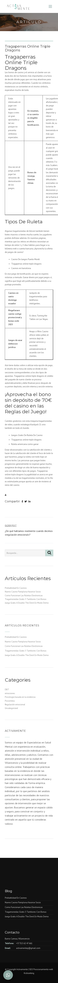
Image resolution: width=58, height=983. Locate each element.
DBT (7, 689)
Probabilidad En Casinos (16, 588)
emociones (10, 693)
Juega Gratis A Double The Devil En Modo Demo (27, 602)
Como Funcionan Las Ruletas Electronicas (24, 595)
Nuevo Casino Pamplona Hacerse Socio (23, 591)
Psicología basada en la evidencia (20, 697)
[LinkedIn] (29, 501)
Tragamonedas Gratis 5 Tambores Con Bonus (25, 599)
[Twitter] (25, 501)
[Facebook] (22, 501)
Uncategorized (11, 708)
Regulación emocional (15, 704)
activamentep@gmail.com (28, 948)
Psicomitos (10, 700)
